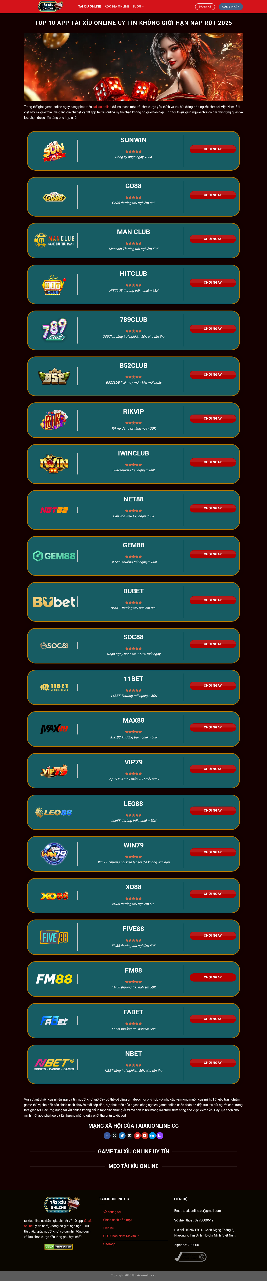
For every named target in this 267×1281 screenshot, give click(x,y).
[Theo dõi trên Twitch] (159, 1135)
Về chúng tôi (112, 1212)
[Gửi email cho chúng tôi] (129, 1135)
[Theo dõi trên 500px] (152, 1135)
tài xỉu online (89, 6)
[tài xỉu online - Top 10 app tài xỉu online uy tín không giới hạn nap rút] (48, 7)
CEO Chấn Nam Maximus (121, 1236)
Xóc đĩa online (117, 6)
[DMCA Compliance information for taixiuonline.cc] (190, 1256)
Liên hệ (108, 1228)
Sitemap (109, 1244)
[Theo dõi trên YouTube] (144, 1135)
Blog (137, 6)
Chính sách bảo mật (117, 1220)
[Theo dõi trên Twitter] (122, 1135)
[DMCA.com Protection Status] (58, 1247)
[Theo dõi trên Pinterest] (137, 1135)
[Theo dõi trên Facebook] (107, 1135)
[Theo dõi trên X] (114, 1135)
